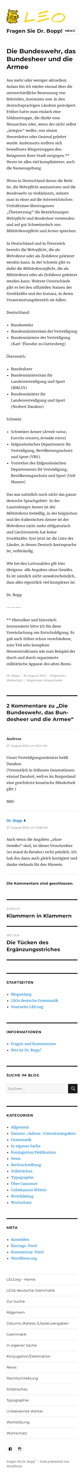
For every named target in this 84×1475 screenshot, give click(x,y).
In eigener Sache (26, 1146)
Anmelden (20, 1239)
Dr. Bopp (12, 675)
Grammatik (21, 1139)
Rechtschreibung (26, 1165)
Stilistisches (21, 1171)
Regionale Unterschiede (44, 680)
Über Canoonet (24, 1183)
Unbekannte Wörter (29, 1190)
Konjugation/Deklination (33, 1152)
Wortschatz (14, 680)
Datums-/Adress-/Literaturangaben (43, 1133)
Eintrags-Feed (24, 1245)
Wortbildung (22, 1196)
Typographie (22, 1177)
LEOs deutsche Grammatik (34, 1000)
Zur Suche (15, 1301)
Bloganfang (21, 994)
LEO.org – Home (20, 1279)
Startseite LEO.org (27, 1007)
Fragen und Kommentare (33, 1044)
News (16, 1158)
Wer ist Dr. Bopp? (26, 1050)
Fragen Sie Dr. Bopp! (34, 31)
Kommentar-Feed (27, 1252)
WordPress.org (24, 1258)
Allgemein (57, 675)
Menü (70, 30)
